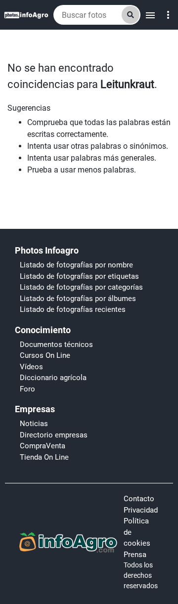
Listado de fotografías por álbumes (78, 298)
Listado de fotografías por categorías (81, 287)
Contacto (139, 498)
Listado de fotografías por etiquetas (79, 276)
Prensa (135, 554)
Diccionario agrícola (53, 377)
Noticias (34, 423)
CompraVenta (42, 445)
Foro (27, 389)
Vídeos (31, 366)
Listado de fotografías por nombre (76, 264)
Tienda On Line (44, 457)
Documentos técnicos (56, 344)
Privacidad (141, 510)
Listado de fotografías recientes (73, 309)
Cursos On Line (45, 355)
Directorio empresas (54, 435)
